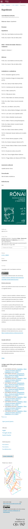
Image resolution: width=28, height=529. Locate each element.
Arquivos (8, 5)
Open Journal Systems (7, 421)
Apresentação (20, 373)
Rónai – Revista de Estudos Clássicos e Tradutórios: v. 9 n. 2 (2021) (15, 412)
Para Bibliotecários (6, 449)
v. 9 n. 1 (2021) (15, 5)
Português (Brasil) (6, 433)
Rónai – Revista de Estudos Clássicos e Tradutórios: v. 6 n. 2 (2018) (14, 390)
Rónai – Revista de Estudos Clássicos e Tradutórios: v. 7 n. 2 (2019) (14, 394)
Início (3, 5)
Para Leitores (5, 444)
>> (6, 417)
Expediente (20, 369)
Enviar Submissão (8, 456)
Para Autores (5, 447)
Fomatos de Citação (7, 247)
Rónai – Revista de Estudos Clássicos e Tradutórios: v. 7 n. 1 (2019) (15, 380)
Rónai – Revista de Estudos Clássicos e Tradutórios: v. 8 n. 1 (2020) (15, 403)
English (4, 430)
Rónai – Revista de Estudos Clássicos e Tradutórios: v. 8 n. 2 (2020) (15, 398)
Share (3, 358)
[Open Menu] (1, 1)
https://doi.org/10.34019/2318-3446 (12, 503)
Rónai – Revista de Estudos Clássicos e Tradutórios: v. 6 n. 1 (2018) (15, 370)
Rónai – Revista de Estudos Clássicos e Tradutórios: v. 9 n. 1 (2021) (14, 385)
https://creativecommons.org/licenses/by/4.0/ (12, 333)
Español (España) (6, 435)
